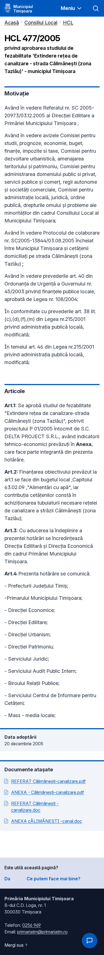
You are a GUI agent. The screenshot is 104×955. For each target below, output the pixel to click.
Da (7, 878)
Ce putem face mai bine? (53, 878)
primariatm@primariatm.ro (42, 932)
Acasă (11, 22)
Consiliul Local (40, 22)
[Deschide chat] (89, 940)
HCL (68, 22)
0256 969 (31, 925)
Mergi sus (14, 945)
